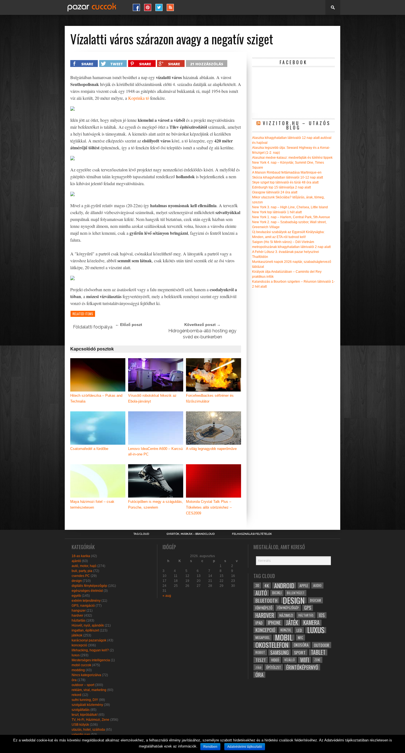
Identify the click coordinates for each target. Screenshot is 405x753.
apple (303, 585)
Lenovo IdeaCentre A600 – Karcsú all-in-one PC (155, 452)
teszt (260, 660)
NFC (300, 637)
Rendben (210, 747)
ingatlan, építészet (85, 630)
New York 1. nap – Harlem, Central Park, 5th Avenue (291, 217)
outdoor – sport (83, 685)
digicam (315, 600)
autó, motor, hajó (84, 566)
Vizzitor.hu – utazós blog (297, 125)
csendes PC (81, 576)
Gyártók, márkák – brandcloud (190, 534)
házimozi (286, 615)
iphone (274, 623)
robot (260, 652)
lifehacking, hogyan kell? (90, 650)
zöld (258, 667)
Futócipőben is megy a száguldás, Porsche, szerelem (155, 504)
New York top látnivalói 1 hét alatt (277, 212)
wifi (304, 660)
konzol (285, 630)
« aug (167, 596)
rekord (76, 695)
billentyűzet (295, 592)
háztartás (78, 620)
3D (257, 585)
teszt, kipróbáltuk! (85, 715)
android (284, 585)
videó (275, 660)
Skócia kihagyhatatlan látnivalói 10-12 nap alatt (287, 177)
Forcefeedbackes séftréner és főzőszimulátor (210, 398)
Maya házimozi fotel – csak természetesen (92, 504)
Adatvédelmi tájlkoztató (244, 747)
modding (78, 670)
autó (261, 593)
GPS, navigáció (83, 606)
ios (322, 615)
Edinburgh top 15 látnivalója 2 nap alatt (281, 187)
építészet (273, 667)
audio (317, 585)
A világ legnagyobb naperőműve (211, 449)
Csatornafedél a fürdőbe (89, 449)
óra (74, 680)
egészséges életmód (87, 591)
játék (292, 623)
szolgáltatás (81, 710)
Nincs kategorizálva (86, 675)
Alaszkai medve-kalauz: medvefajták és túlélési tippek (292, 158)
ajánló (76, 561)
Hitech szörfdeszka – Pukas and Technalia (96, 398)
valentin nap (81, 734)
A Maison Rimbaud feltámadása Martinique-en (287, 172)
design (77, 581)
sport (300, 652)
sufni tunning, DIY (85, 700)
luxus (76, 655)
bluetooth (266, 600)
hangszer (79, 610)
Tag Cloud (141, 534)
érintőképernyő (302, 667)
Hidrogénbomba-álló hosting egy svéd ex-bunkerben (202, 333)
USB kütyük (80, 725)
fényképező (263, 608)
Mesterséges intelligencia (91, 660)
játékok (77, 635)
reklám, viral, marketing (89, 690)
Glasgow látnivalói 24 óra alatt (274, 192)
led (299, 630)
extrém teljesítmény (86, 601)
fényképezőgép (288, 607)
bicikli (277, 592)
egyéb (76, 596)
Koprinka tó (138, 98)
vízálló (289, 659)
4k (266, 585)
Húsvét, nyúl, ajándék (88, 625)
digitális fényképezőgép (89, 586)
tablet (318, 652)
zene (317, 660)
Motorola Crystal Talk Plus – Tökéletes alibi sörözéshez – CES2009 (209, 507)
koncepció (79, 645)
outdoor (321, 645)
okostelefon (271, 645)
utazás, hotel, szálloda (88, 730)
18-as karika (81, 556)
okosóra (301, 645)
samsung (279, 652)
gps (307, 608)
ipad (259, 623)
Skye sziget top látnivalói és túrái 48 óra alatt (285, 182)
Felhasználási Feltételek (252, 534)
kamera (311, 623)
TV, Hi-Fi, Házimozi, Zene (90, 720)
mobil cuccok (81, 665)
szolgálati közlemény (87, 705)
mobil (284, 638)
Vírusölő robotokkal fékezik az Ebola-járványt (152, 398)
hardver (77, 615)
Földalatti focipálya (92, 327)
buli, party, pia (82, 571)
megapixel (262, 637)
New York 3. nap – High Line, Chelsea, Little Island (290, 207)
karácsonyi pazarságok (89, 640)
